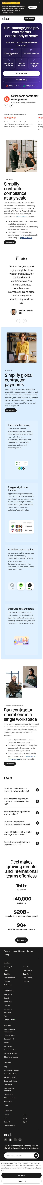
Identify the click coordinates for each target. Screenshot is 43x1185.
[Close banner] (39, 3)
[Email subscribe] (36, 1155)
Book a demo (29, 18)
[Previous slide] (6, 106)
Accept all (21, 1175)
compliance (21, 216)
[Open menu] (39, 19)
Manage (20, 1181)
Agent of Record (26, 238)
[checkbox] (12, 52)
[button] (21, 790)
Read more (33, 7)
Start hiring (21, 80)
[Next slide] (11, 106)
